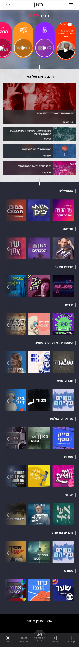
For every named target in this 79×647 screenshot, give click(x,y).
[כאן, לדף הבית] (39, 5)
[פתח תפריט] (71, 5)
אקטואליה (66, 191)
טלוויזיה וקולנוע (61, 419)
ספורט (68, 571)
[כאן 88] (45, 29)
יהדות (68, 494)
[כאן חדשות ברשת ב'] (66, 24)
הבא (8, 211)
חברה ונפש (65, 381)
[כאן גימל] (23, 29)
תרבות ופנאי (64, 267)
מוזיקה (68, 229)
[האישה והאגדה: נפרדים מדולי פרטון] (39, 103)
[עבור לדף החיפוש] (8, 5)
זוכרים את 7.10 (62, 532)
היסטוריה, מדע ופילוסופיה (54, 343)
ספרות (68, 457)
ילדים (69, 305)
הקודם (71, 211)
